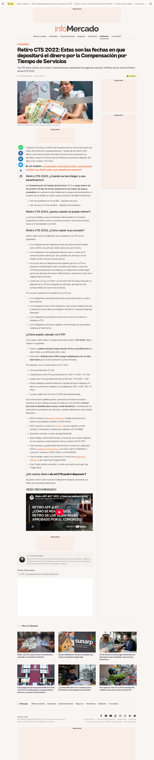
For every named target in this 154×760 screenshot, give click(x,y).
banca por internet (55, 418)
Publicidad (132, 719)
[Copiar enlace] (20, 176)
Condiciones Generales (94, 722)
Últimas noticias (39, 36)
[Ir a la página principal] (77, 28)
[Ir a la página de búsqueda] (150, 3)
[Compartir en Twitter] (20, 164)
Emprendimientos (67, 36)
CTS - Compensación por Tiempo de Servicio (39, 574)
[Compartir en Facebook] (20, 153)
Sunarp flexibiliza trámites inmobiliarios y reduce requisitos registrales (75, 656)
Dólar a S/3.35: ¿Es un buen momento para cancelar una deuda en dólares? (35, 656)
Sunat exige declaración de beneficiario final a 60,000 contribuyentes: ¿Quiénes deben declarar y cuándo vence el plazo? (36, 689)
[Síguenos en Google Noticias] (20, 170)
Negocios (81, 36)
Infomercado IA (89, 719)
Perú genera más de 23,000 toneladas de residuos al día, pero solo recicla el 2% (116, 688)
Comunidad (116, 36)
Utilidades (104, 36)
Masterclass (121, 719)
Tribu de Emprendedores (106, 719)
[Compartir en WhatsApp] (20, 147)
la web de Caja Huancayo (48, 449)
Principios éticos (130, 722)
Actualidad (53, 36)
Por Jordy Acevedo (24, 76)
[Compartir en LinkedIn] (20, 159)
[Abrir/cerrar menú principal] (2, 3)
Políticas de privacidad (113, 722)
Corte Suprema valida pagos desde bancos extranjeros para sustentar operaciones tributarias (117, 657)
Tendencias (92, 36)
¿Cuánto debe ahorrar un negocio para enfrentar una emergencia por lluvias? (74, 688)
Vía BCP (58, 426)
